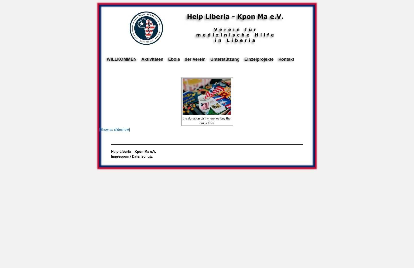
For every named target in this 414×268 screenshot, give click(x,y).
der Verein (195, 59)
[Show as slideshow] (114, 129)
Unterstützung (225, 59)
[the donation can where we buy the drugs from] (207, 96)
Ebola (174, 59)
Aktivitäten (152, 59)
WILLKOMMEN (122, 59)
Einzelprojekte (259, 59)
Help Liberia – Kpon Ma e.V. (133, 151)
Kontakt (286, 59)
